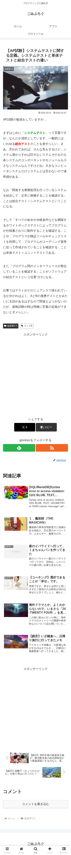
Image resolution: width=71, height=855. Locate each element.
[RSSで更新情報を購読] (52, 448)
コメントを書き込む (35, 804)
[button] (46, 427)
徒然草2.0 (12, 325)
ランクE (28, 325)
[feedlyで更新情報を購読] (19, 448)
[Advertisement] (35, 373)
